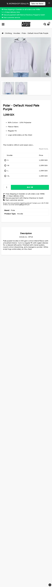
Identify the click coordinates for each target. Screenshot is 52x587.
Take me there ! (37, 4)
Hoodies (16, 33)
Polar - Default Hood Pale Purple (35, 33)
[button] (48, 24)
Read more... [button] (44, 149)
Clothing (8, 33)
